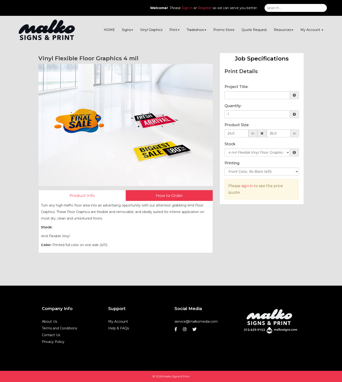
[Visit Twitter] (195, 330)
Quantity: (233, 106)
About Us (49, 321)
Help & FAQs (118, 328)
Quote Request (254, 30)
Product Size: (237, 125)
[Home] (270, 320)
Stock (230, 144)
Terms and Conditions (59, 328)
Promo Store (224, 30)
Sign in (187, 8)
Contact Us (51, 335)
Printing (232, 163)
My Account (118, 321)
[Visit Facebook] (176, 330)
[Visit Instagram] (185, 330)
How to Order (169, 195)
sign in (247, 186)
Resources (282, 30)
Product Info (82, 195)
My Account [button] (310, 30)
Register (205, 8)
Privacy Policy (53, 342)
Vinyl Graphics (151, 30)
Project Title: (236, 87)
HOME (109, 30)
